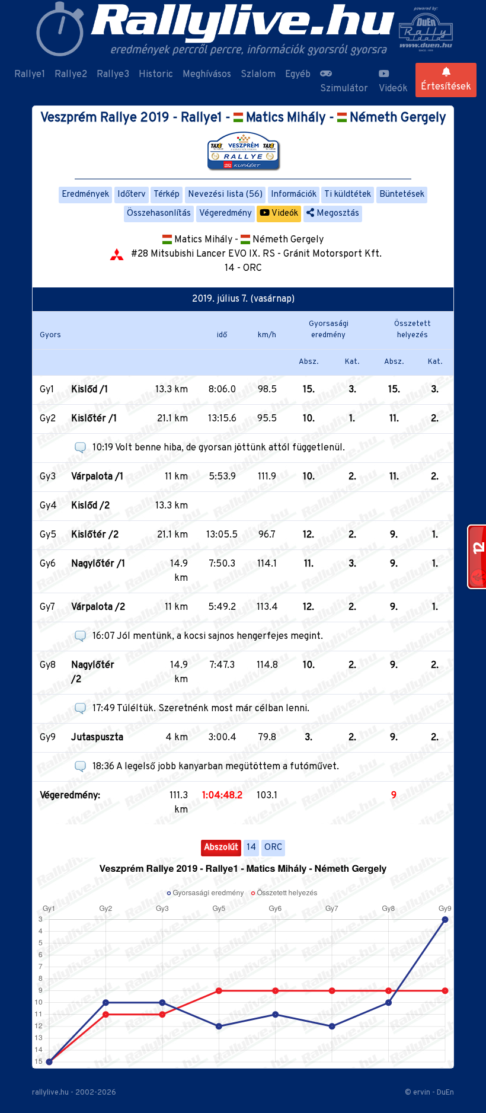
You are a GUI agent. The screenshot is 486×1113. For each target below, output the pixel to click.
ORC (273, 847)
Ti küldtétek (347, 194)
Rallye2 (71, 75)
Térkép (167, 194)
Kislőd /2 (90, 506)
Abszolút (221, 847)
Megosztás (336, 213)
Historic (156, 75)
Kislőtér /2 (95, 535)
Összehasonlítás (159, 213)
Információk (293, 194)
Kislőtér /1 (94, 419)
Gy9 (48, 738)
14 (251, 847)
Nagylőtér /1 (98, 564)
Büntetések (401, 194)
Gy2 (48, 419)
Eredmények (85, 194)
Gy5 (48, 535)
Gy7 (47, 607)
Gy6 (48, 564)
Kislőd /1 (89, 390)
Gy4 (48, 506)
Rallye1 (29, 75)
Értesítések (446, 87)
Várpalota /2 (98, 607)
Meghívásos (207, 75)
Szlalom (258, 75)
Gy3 (48, 477)
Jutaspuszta (97, 738)
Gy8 (48, 665)
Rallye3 (113, 75)
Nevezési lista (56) (225, 194)
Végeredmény (225, 213)
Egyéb (298, 75)
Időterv (131, 194)
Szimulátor (344, 89)
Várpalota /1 (97, 477)
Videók (393, 89)
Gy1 (47, 390)
